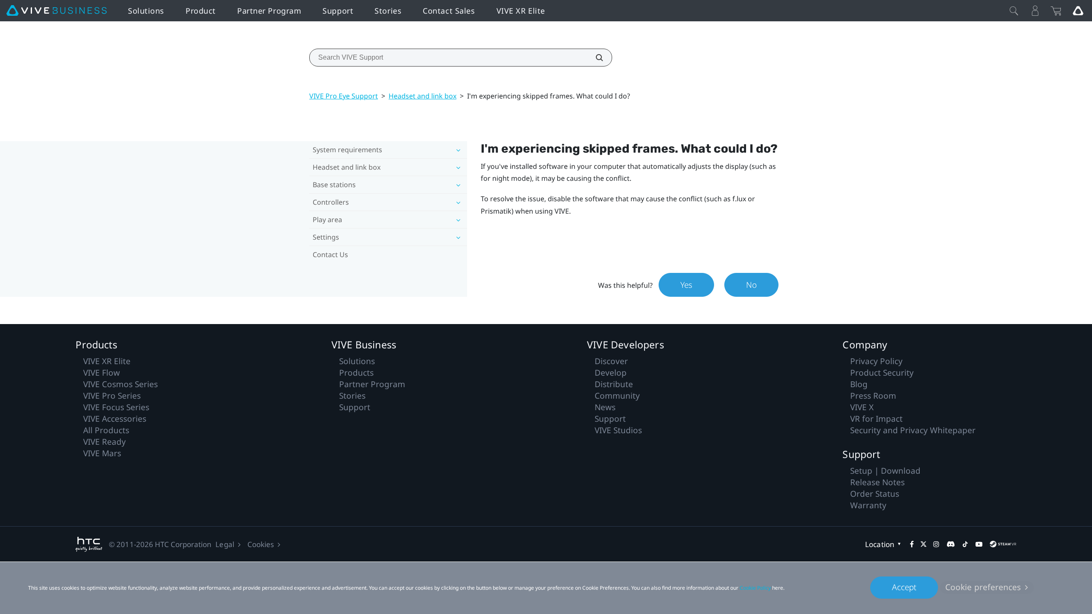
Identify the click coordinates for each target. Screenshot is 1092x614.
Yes (686, 284)
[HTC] (89, 544)
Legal (224, 544)
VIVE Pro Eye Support (343, 96)
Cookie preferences (983, 587)
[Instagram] (936, 544)
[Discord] (950, 544)
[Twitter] (923, 544)
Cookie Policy (755, 587)
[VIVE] (56, 10)
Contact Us (330, 254)
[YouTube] (979, 544)
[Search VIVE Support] (594, 57)
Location (879, 544)
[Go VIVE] (1078, 10)
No (751, 284)
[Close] (1014, 10)
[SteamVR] (1002, 544)
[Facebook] (912, 544)
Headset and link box (422, 96)
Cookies (260, 544)
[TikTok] (965, 544)
